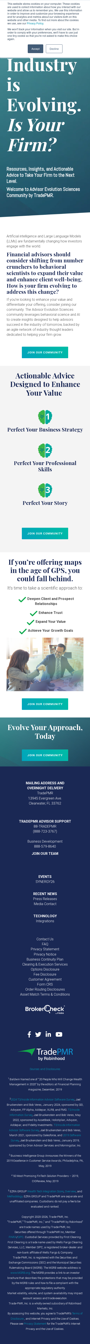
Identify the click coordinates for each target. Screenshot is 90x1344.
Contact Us (45, 939)
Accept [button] (35, 48)
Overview (70, 1191)
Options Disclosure (45, 969)
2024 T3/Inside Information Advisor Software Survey (42, 1099)
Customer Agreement (45, 979)
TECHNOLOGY (45, 916)
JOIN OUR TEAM (45, 854)
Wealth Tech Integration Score (45, 1191)
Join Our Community (45, 352)
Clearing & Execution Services (45, 964)
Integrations (45, 921)
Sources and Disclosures (45, 1069)
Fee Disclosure (45, 974)
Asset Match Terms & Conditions (45, 994)
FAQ (45, 944)
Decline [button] (54, 48)
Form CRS (45, 984)
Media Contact (45, 904)
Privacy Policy (35, 23)
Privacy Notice (45, 954)
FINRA (12, 1237)
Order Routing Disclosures (45, 989)
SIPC (20, 1237)
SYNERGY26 (45, 882)
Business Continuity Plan (45, 959)
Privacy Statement (45, 949)
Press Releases (45, 899)
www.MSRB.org (20, 1272)
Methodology (14, 1196)
